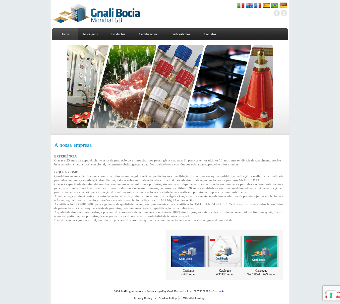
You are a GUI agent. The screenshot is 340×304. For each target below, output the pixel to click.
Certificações (148, 34)
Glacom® (218, 291)
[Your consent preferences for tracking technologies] (331, 295)
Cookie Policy (168, 298)
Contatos (210, 34)
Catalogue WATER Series (225, 272)
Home (64, 34)
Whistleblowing (193, 298)
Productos (118, 34)
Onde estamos (180, 34)
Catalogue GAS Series (188, 272)
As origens (90, 34)
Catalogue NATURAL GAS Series (261, 272)
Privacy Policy (143, 298)
